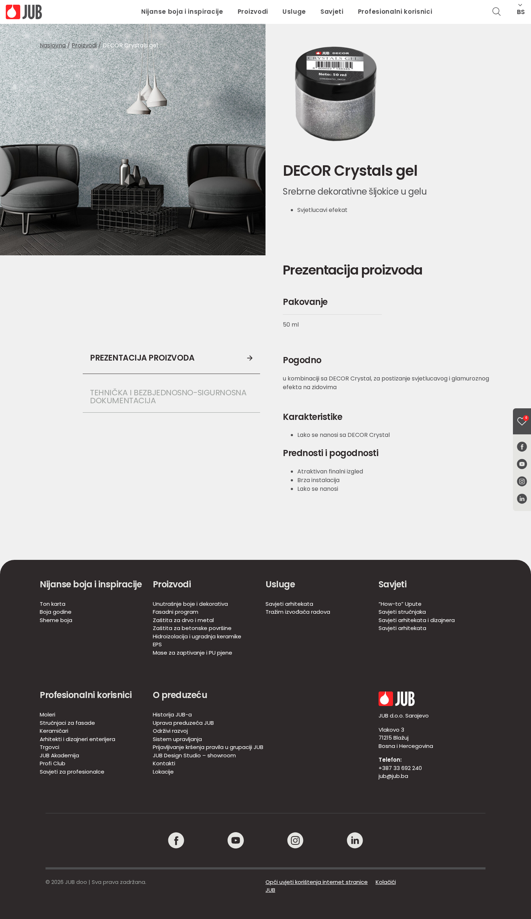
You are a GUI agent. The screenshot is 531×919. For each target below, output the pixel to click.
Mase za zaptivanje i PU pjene (192, 652)
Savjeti (332, 11)
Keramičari (54, 731)
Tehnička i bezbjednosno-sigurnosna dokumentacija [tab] (169, 396)
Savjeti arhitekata (289, 604)
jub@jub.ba (393, 776)
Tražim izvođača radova (298, 612)
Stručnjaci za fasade (67, 723)
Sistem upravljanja (177, 739)
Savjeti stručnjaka (402, 612)
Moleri (47, 714)
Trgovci (49, 747)
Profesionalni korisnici (395, 11)
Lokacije (163, 771)
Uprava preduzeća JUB (183, 723)
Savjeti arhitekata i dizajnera (417, 620)
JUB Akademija (59, 755)
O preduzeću (180, 695)
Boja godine (56, 612)
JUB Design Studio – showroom (194, 755)
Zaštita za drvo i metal (183, 620)
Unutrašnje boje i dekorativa (190, 604)
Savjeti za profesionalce (72, 771)
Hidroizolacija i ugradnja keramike (197, 636)
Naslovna (53, 45)
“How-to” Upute (400, 604)
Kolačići (386, 882)
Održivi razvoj (170, 731)
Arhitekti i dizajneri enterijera (77, 739)
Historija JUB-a (172, 714)
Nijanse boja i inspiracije (182, 11)
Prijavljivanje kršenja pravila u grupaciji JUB (208, 747)
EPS (157, 644)
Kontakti (164, 763)
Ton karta (52, 604)
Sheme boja (56, 620)
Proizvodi (253, 11)
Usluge (294, 11)
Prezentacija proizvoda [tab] (142, 357)
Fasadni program (175, 612)
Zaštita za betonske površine (192, 628)
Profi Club (52, 763)
